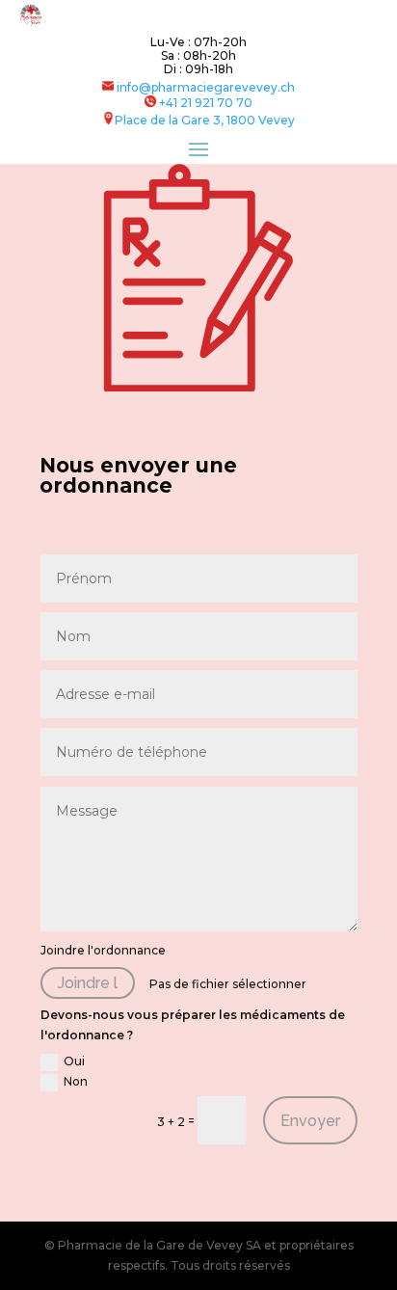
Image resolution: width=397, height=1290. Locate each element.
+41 (205, 102)
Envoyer (310, 1121)
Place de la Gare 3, (170, 120)
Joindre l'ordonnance (103, 950)
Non (76, 1081)
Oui (74, 1061)
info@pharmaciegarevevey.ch (204, 87)
